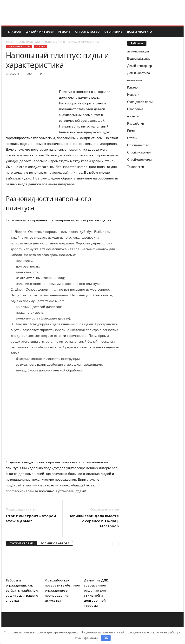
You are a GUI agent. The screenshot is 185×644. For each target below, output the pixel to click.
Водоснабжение (138, 58)
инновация (134, 80)
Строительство (87, 31)
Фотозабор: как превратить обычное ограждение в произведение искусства (62, 590)
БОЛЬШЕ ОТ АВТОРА (54, 543)
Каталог (133, 87)
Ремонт (64, 31)
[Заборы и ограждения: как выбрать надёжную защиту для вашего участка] (23, 563)
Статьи (41, 46)
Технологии (135, 167)
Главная (14, 31)
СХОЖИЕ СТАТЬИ (21, 543)
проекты (133, 116)
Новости (133, 94)
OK (106, 638)
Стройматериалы (139, 159)
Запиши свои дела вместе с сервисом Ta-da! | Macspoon (94, 520)
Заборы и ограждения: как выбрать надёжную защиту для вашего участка (22, 590)
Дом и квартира (139, 31)
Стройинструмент (140, 152)
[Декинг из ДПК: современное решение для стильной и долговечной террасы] (101, 563)
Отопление (113, 31)
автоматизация (138, 51)
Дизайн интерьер (39, 31)
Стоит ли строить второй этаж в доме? (31, 518)
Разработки (135, 123)
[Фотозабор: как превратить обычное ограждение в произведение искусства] (62, 563)
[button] (176, 31)
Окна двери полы (18, 46)
